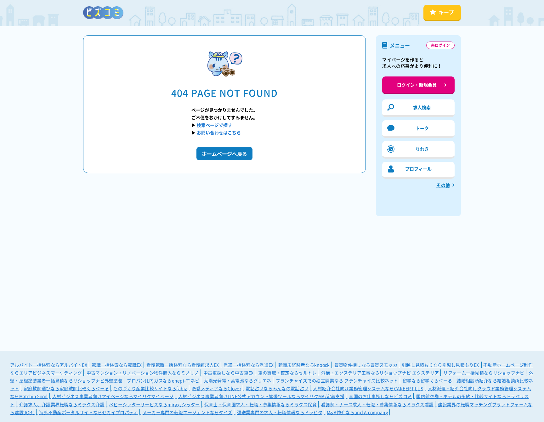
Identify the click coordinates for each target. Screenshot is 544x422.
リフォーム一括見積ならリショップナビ (483, 372)
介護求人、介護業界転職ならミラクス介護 (62, 404)
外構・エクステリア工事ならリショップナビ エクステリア (380, 372)
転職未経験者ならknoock (304, 365)
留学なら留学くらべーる (427, 380)
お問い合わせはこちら (219, 132)
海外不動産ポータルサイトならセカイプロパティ (88, 412)
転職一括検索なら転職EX (117, 365)
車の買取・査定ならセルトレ (287, 372)
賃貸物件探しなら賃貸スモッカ (365, 365)
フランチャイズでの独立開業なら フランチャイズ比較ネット (337, 380)
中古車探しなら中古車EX (228, 372)
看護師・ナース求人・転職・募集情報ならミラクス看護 (377, 404)
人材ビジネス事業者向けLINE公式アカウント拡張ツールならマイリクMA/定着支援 (261, 396)
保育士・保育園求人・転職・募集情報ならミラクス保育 (260, 404)
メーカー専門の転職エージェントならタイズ (188, 412)
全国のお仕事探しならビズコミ (380, 396)
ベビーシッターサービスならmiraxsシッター (154, 404)
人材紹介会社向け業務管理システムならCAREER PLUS (368, 388)
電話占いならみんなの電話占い (277, 388)
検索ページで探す (214, 125)
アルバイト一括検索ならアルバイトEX (48, 365)
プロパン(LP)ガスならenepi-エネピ (163, 380)
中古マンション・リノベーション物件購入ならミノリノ (143, 372)
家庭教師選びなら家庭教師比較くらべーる (66, 388)
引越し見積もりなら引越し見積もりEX (441, 365)
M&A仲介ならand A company (357, 412)
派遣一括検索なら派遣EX (249, 365)
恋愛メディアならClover (216, 388)
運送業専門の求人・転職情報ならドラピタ (279, 412)
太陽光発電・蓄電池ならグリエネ (237, 380)
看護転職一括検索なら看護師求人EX (182, 365)
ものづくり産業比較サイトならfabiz (150, 388)
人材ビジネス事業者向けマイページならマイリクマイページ (113, 396)
